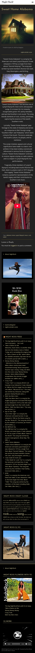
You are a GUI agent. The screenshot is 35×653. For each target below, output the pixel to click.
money (21, 509)
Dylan (16, 502)
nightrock (8, 511)
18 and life (5, 500)
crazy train (12, 502)
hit (25, 504)
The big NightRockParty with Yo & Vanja (18, 341)
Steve (25, 514)
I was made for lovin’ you (13, 458)
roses (11, 514)
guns (28, 502)
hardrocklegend (10, 325)
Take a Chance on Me (12, 345)
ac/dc (14, 500)
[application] (17, 635)
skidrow (15, 514)
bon (7, 502)
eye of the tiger (22, 502)
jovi (16, 507)
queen (25, 511)
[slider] (16, 643)
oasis (12, 511)
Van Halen (26, 517)
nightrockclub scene (26, 52)
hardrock (5, 504)
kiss (22, 507)
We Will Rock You (10, 427)
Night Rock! (7, 2)
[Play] (6, 644)
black (25, 500)
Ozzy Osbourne (18, 511)
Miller (17, 509)
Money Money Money (12, 361)
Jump (6, 473)
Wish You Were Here (11, 396)
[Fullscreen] (29, 644)
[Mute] (26, 644)
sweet (4, 237)
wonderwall (24, 519)
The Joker (21, 517)
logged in (14, 245)
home (13, 235)
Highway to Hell (20, 504)
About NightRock (10, 254)
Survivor (29, 514)
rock (29, 235)
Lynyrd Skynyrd (20, 235)
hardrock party (12, 504)
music (26, 235)
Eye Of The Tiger (10, 411)
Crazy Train (8, 381)
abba (10, 500)
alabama (8, 235)
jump (19, 507)
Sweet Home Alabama (12, 442)
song (20, 514)
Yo (28, 519)
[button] (17, 635)
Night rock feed (14, 337)
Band (22, 500)
